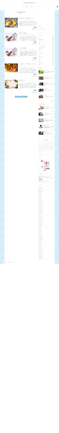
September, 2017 (41, 241)
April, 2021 (40, 199)
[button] (57, 7)
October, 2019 (40, 212)
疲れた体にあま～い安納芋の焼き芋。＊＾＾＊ (27, 18)
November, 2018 (41, 220)
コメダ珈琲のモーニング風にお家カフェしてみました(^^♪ (49, 96)
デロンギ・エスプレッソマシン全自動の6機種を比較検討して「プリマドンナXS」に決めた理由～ (49, 127)
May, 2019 (40, 214)
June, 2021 (40, 195)
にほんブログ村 (41, 180)
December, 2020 (41, 203)
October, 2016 (40, 256)
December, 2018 (41, 218)
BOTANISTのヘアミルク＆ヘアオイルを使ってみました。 (49, 108)
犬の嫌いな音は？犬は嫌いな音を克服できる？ (49, 84)
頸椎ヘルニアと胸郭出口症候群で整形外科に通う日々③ (49, 72)
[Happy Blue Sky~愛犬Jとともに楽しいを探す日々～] (29, 2)
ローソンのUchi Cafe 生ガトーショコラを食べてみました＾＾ (49, 78)
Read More (35, 74)
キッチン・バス (46, 41)
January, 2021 (40, 201)
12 (39, 146)
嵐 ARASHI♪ (46, 62)
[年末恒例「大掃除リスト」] (11, 37)
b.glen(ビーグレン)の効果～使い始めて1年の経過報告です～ (48, 120)
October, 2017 (40, 239)
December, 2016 (41, 252)
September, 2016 (41, 258)
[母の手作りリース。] (11, 84)
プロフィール (40, 157)
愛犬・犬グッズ (46, 56)
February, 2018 (40, 235)
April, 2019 (40, 216)
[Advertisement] (46, 17)
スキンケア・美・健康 (46, 47)
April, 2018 (40, 231)
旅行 (46, 60)
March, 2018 (40, 233)
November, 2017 (41, 237)
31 (50, 149)
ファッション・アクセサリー (46, 45)
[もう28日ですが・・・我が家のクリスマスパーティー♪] (11, 68)
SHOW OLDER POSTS (21, 96)
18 (52, 146)
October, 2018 (40, 222)
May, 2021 (40, 197)
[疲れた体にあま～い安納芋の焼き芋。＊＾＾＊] (11, 22)
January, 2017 (40, 250)
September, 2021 (41, 191)
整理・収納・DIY (46, 39)
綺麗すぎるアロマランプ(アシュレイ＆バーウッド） (48, 114)
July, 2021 (40, 193)
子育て (46, 58)
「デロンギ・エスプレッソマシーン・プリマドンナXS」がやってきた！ (49, 133)
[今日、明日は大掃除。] (11, 52)
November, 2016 (41, 254)
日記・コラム (46, 64)
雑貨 (46, 43)
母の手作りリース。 (22, 80)
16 (48, 146)
